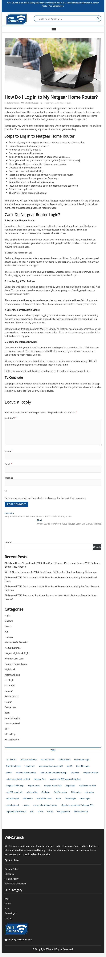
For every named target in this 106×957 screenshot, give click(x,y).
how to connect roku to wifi (51, 765)
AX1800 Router (48, 759)
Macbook (75, 772)
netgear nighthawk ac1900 (18, 778)
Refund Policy (11, 878)
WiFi (7, 728)
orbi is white (32, 791)
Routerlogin (10, 707)
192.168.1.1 (11, 759)
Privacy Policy (12, 869)
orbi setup (10, 685)
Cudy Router (64, 759)
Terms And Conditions (15, 883)
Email (8, 464)
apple (7, 615)
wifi (31, 811)
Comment (10, 417)
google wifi (30, 765)
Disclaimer (10, 873)
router (58, 798)
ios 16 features (83, 765)
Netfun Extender (13, 647)
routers (26, 804)
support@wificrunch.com (19, 939)
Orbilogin (45, 791)
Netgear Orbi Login (14, 658)
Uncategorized (12, 723)
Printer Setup (11, 696)
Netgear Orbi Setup (14, 785)
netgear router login (53, 785)
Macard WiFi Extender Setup (53, 772)
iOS (7, 631)
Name (8, 451)
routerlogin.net (12, 804)
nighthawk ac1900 (87, 785)
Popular (9, 690)
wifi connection (12, 739)
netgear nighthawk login (17, 653)
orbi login (9, 680)
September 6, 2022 (30, 103)
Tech (7, 712)
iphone (9, 772)
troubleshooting (12, 718)
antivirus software (29, 759)
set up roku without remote (45, 804)
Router (8, 701)
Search (8, 542)
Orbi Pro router (60, 791)
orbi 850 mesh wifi (14, 791)
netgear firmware (90, 772)
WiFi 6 (40, 811)
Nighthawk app (12, 674)
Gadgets (9, 620)
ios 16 (69, 765)
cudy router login (81, 759)
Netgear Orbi (39, 778)
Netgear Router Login (16, 664)
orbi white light (12, 798)
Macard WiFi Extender (16, 642)
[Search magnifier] (98, 18)
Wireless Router (81, 811)
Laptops (9, 637)
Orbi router (76, 791)
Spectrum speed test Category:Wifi (77, 804)
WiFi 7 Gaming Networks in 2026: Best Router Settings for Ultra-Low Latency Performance (51, 572)
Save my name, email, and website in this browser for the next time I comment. (45, 498)
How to (8, 626)
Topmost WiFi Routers (16, 811)
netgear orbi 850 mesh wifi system (65, 778)
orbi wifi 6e (28, 798)
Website (9, 477)
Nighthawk (10, 669)
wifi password (63, 811)
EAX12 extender (13, 765)
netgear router (65, 103)
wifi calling (10, 734)
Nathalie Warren (12, 103)
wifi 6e (50, 811)
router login (85, 798)
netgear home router (51, 103)
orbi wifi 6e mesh (44, 798)
